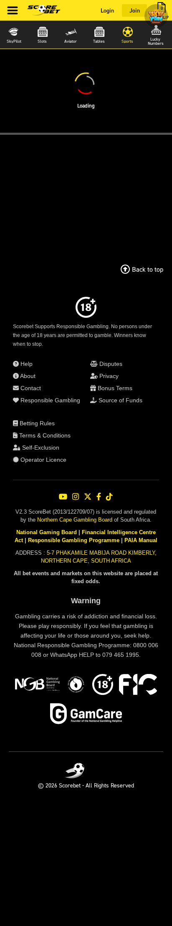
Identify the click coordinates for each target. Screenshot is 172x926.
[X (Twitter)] (87, 496)
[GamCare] (86, 715)
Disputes (110, 363)
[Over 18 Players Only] (102, 685)
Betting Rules (36, 423)
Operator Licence (42, 459)
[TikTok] (109, 496)
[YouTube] (63, 496)
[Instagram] (75, 496)
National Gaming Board (46, 532)
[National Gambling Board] (37, 685)
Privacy (108, 376)
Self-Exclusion (39, 447)
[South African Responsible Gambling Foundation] (76, 685)
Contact (30, 388)
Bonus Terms (114, 388)
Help (26, 363)
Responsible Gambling (49, 400)
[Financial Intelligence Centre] (138, 685)
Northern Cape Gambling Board (74, 520)
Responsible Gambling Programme (73, 540)
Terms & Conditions (44, 435)
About (27, 376)
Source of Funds (119, 400)
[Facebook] (98, 496)
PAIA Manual (140, 540)
